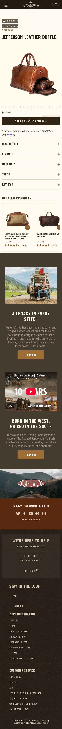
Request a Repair (18, 698)
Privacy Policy (17, 636)
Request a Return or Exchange (25, 693)
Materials (8, 164)
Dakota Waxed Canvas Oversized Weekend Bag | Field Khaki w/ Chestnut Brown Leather (17, 236)
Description (10, 144)
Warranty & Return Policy (23, 703)
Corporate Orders (19, 642)
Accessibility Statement (22, 658)
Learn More (31, 355)
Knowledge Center (19, 631)
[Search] (52, 4)
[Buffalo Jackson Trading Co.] (30, 5)
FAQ (11, 687)
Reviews (7, 184)
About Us (14, 620)
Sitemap (13, 652)
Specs (6, 174)
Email (14, 595)
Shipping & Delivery (19, 647)
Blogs (12, 626)
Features (8, 154)
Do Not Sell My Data (19, 709)
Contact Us (15, 676)
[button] (4, 4)
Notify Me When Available (31, 120)
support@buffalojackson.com (31, 546)
